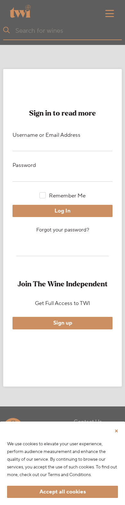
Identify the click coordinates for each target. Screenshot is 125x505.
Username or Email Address (46, 135)
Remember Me (67, 195)
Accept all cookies (62, 491)
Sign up (62, 323)
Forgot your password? (62, 229)
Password (24, 165)
